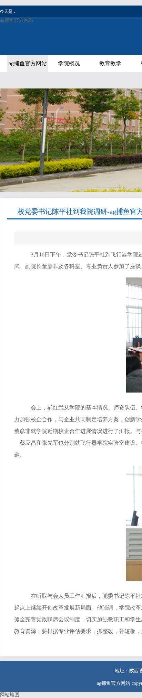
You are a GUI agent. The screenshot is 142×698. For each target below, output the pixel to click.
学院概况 (69, 63)
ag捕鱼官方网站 (16, 20)
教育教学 (110, 63)
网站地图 (9, 694)
